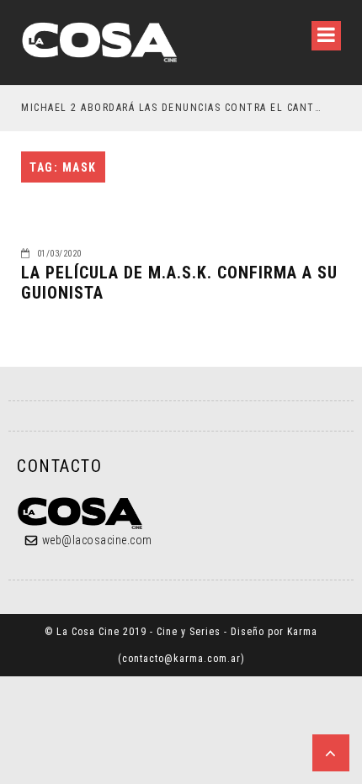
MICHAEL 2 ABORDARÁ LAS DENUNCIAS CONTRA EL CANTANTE (173, 108)
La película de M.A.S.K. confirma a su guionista (179, 282)
